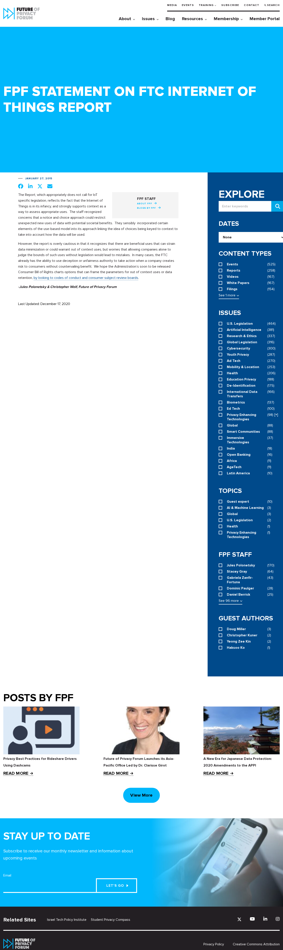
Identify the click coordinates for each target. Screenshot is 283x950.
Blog (170, 18)
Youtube (252, 919)
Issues (148, 18)
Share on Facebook (20, 186)
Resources (192, 18)
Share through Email (49, 186)
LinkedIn (265, 919)
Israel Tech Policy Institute (66, 919)
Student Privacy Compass (110, 919)
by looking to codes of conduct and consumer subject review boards (86, 278)
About (125, 18)
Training (206, 5)
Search (273, 5)
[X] (239, 919)
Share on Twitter (39, 186)
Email (7, 875)
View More (141, 795)
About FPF (144, 203)
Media (172, 5)
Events (188, 5)
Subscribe (230, 5)
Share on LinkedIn (30, 186)
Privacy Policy (213, 944)
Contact (251, 5)
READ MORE (15, 773)
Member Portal (265, 18)
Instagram (278, 919)
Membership (226, 18)
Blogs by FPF (146, 208)
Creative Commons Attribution (256, 944)
